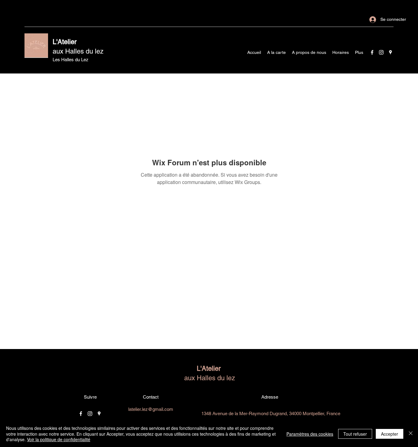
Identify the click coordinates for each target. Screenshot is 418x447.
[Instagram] (381, 52)
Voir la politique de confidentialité (58, 439)
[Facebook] (372, 52)
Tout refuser (355, 434)
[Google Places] (390, 52)
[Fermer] (410, 433)
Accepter (389, 434)
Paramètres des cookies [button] (309, 434)
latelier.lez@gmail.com (150, 409)
